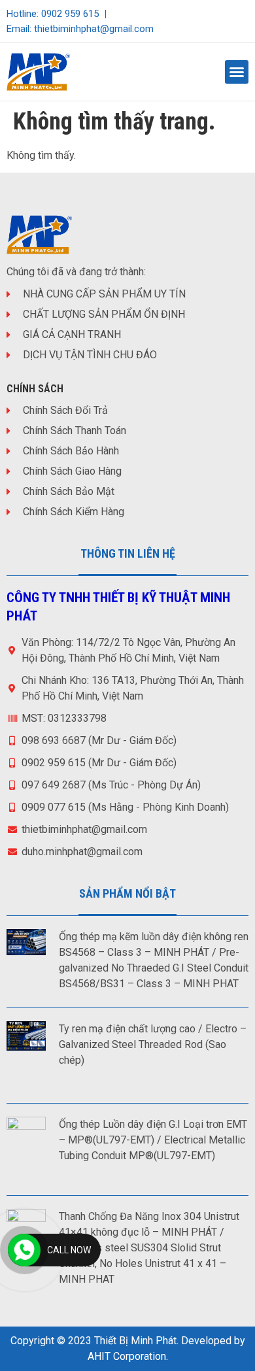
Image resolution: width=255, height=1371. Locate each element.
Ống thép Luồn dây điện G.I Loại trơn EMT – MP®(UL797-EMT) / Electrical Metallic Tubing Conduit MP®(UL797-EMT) (153, 1140)
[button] (236, 72)
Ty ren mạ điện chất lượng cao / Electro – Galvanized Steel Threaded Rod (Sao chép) (152, 1044)
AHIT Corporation (127, 1356)
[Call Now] (24, 1250)
